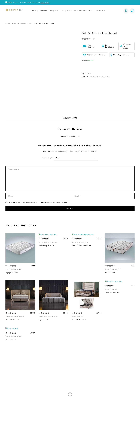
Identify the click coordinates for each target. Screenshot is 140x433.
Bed (20, 269)
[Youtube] (25, 430)
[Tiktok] (29, 430)
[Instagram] (6, 430)
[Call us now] (132, 10)
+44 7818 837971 (21, 401)
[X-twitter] (14, 430)
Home (7, 24)
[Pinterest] (18, 430)
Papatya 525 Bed (11, 273)
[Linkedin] (22, 430)
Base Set (54, 242)
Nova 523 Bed (10, 340)
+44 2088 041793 (18, 390)
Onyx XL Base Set (12, 320)
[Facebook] (10, 430)
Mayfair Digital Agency (111, 430)
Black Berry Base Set (46, 246)
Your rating (47, 158)
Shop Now (44, 2)
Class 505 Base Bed (79, 320)
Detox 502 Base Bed (112, 293)
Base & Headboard (19, 24)
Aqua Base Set (44, 320)
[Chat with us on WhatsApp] (126, 10)
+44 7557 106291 (18, 395)
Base (30, 24)
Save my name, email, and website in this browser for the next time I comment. (39, 202)
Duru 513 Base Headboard (81, 246)
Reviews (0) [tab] (70, 117)
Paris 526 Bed (110, 273)
